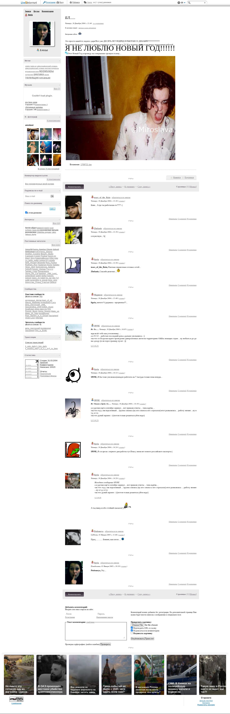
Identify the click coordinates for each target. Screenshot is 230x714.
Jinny (32, 258)
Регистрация (51, 2)
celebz (27, 66)
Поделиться (189, 177)
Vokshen (42, 273)
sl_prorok (44, 280)
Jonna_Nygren (44, 311)
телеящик (32, 77)
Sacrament (53, 316)
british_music (47, 307)
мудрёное (55, 68)
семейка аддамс (44, 232)
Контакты (206, 703)
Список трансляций (34, 343)
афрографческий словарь (35, 68)
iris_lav (49, 278)
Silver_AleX (30, 267)
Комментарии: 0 (41, 104)
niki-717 (55, 278)
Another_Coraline (32, 254)
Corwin (37, 256)
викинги (40, 228)
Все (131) (56, 245)
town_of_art (47, 300)
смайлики (90, 622)
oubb (27, 280)
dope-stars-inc (41, 309)
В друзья (44, 50)
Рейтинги (76, 2)
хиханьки (44, 77)
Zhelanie (98, 228)
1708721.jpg (86, 164)
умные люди (30, 234)
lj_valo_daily (30, 346)
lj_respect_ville (31, 348)
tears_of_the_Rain (102, 197)
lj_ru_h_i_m (43, 348)
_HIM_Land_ (52, 273)
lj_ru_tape (53, 348)
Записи (28, 11)
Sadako (56, 265)
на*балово (29, 74)
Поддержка (179, 2)
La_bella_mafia (31, 260)
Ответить (173, 219)
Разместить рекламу (206, 705)
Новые (193, 186)
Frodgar (44, 256)
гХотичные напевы (34, 107)
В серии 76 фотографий (48, 169)
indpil (42, 278)
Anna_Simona (46, 252)
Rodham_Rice (31, 265)
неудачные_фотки (33, 300)
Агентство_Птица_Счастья (37, 282)
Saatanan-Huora (45, 265)
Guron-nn (52, 256)
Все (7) (57, 89)
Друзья (36, 11)
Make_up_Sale (31, 313)
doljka (44, 276)
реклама (39, 74)
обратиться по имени (121, 197)
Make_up (55, 311)
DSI (49, 309)
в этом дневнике (34, 213)
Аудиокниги (46, 302)
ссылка (121, 201)
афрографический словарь (47, 66)
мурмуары (46, 71)
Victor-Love (30, 318)
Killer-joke (53, 258)
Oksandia (41, 263)
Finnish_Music (31, 311)
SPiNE (97, 326)
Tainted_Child (31, 271)
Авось (89, 2)
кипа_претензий (32, 305)
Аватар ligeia (41, 33)
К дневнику (130, 186)
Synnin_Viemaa (39, 269)
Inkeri (27, 258)
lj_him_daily (41, 346)
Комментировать (74, 187)
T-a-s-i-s (49, 269)
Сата (53, 302)
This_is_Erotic (41, 330)
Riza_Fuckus (51, 263)
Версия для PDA (206, 701)
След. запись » (144, 186)
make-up (33, 66)
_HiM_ (43, 305)
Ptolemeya (98, 531)
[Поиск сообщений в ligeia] (52, 209)
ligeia (26, 15)
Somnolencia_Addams (45, 267)
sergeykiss (34, 280)
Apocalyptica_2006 (33, 307)
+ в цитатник (98, 23)
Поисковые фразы (48, 376)
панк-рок (36, 230)
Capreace (29, 256)
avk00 (38, 276)
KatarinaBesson (42, 258)
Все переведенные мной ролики (39, 184)
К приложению (53, 121)
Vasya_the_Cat (31, 273)
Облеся (53, 282)
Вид (183, 3)
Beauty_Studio (47, 254)
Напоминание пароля (104, 617)
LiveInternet (29, 3)
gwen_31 (36, 278)
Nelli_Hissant (31, 263)
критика (48, 68)
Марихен (98, 295)
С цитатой (182, 219)
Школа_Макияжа (32, 302)
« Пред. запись (115, 186)
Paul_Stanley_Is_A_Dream (36, 316)
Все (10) (56, 223)
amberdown (30, 276)
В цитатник (192, 219)
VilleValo (39, 318)
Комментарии (48, 11)
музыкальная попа (32, 71)
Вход (61, 2)
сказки (46, 74)
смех (54, 232)
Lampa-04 (43, 260)
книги (46, 228)
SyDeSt (28, 269)
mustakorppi (44, 313)
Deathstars (29, 309)
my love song (31, 102)
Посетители (45, 374)
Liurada (51, 260)
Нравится (177, 177)
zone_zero (52, 280)
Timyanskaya (43, 271)
